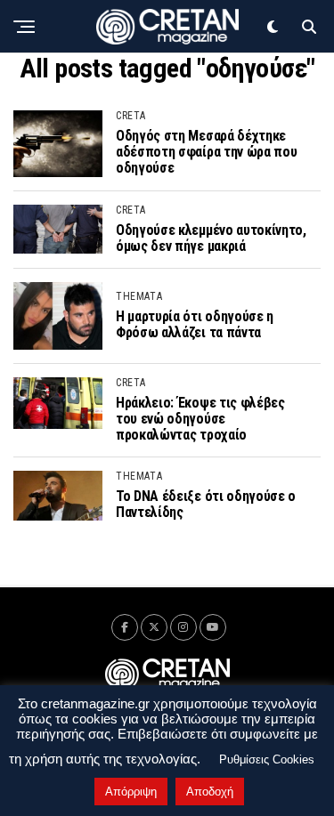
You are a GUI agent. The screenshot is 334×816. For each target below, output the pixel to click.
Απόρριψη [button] (131, 791)
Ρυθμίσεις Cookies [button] (266, 759)
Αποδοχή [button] (209, 791)
